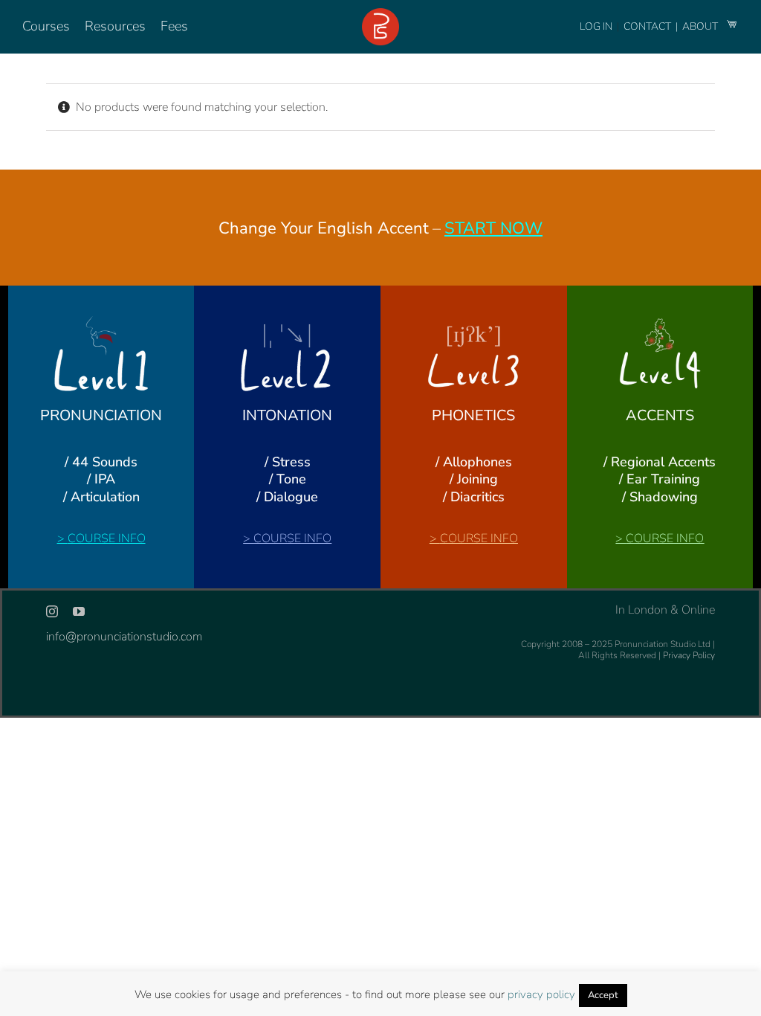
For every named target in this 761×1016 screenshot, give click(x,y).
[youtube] (79, 611)
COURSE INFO (107, 538)
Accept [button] (603, 995)
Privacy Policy (689, 655)
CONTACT (648, 26)
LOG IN (596, 26)
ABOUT (701, 26)
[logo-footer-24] (380, 14)
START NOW (493, 228)
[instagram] (52, 611)
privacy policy (541, 994)
